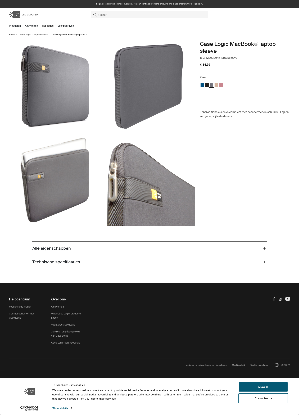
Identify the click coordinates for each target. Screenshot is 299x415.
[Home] (50, 14)
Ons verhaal (57, 306)
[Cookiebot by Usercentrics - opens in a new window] (29, 408)
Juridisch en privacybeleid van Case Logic (206, 365)
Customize (261, 398)
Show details (60, 408)
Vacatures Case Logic (63, 324)
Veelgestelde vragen (20, 306)
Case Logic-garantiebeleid (65, 342)
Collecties (47, 25)
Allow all (263, 386)
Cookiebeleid (238, 365)
